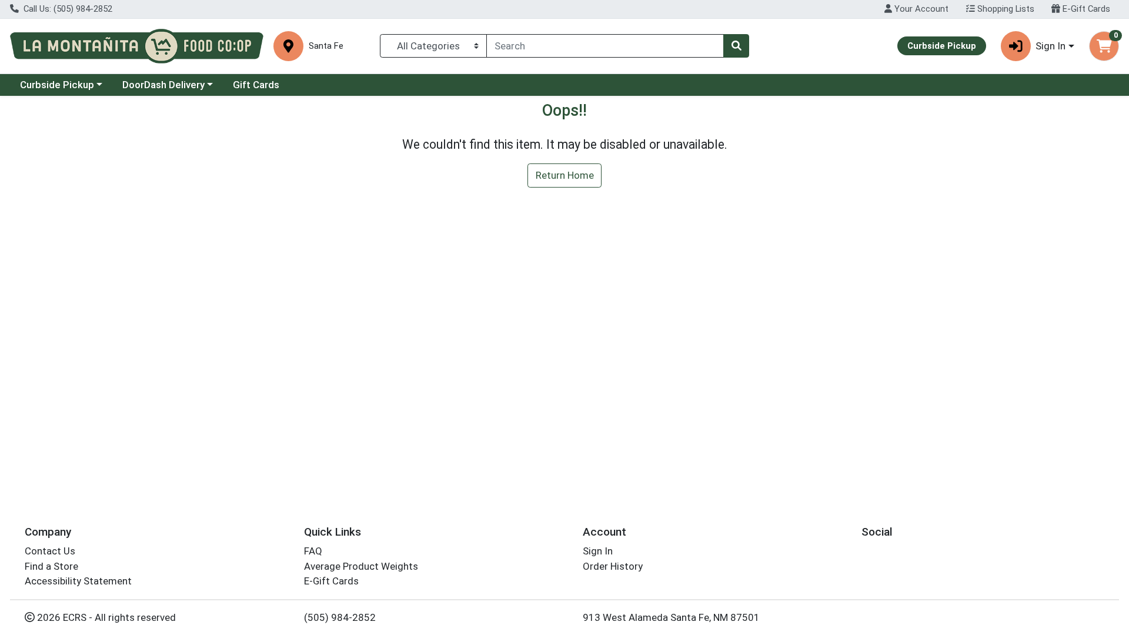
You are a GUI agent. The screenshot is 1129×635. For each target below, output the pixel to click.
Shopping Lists (1004, 9)
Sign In (598, 551)
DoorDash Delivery (163, 85)
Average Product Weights (361, 566)
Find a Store (51, 566)
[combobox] (605, 46)
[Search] (736, 46)
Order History (613, 566)
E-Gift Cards (1085, 9)
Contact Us (50, 551)
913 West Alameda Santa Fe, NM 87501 (671, 617)
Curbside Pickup (57, 85)
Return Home (565, 175)
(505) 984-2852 (340, 617)
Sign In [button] (1050, 46)
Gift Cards (256, 85)
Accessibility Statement (78, 581)
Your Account (920, 9)
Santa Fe (326, 46)
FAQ (313, 551)
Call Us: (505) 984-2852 (66, 9)
